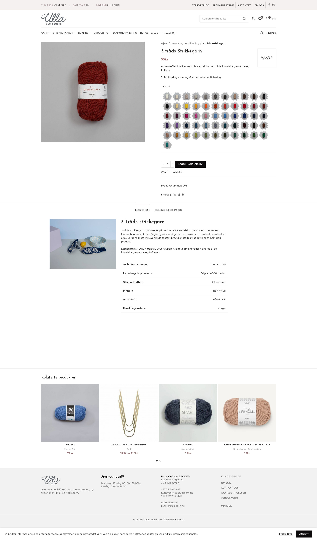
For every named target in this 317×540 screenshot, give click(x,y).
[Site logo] (53, 18)
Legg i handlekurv (190, 164)
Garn (174, 43)
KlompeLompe (239, 449)
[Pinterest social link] (179, 194)
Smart (188, 444)
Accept (304, 534)
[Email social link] (175, 194)
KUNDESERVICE (231, 476)
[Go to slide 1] (157, 461)
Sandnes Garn (188, 449)
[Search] (261, 32)
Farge (166, 86)
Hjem (164, 43)
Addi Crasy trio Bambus (129, 444)
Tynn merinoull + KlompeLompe (247, 444)
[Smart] (188, 413)
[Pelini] (70, 413)
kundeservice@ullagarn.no (177, 492)
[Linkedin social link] (183, 194)
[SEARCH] (244, 18)
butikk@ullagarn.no (173, 505)
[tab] (142, 209)
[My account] (253, 18)
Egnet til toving (189, 43)
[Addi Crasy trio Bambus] (129, 413)
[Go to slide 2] (160, 461)
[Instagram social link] (273, 4)
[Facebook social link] (269, 4)
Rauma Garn (70, 449)
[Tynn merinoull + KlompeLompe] (247, 413)
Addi (129, 449)
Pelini (70, 444)
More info (286, 534)
